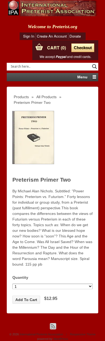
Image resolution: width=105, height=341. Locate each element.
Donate (75, 36)
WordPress (60, 338)
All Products (46, 97)
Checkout (83, 47)
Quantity (20, 277)
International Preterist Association (41, 334)
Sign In (28, 36)
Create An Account (52, 36)
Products (21, 97)
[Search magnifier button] (94, 66)
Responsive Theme (83, 334)
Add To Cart (26, 300)
